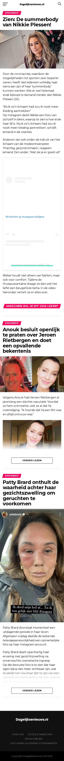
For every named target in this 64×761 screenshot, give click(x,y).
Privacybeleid (34, 739)
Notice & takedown (40, 734)
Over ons (18, 734)
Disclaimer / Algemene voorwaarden (33, 743)
